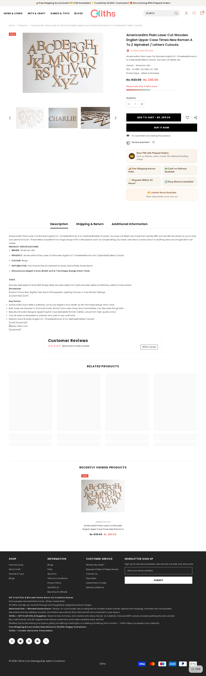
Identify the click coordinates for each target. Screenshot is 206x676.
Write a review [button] (149, 347)
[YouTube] (37, 641)
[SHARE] (194, 117)
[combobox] (158, 13)
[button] (9, 117)
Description (59, 224)
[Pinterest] (29, 641)
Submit (158, 580)
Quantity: (131, 98)
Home (12, 25)
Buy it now (161, 127)
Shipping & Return (90, 224)
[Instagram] (20, 641)
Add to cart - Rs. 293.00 (154, 117)
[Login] (186, 13)
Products (23, 25)
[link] (187, 117)
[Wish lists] (194, 13)
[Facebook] (12, 641)
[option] (63, 63)
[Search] (161, 13)
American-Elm (143, 65)
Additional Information (130, 224)
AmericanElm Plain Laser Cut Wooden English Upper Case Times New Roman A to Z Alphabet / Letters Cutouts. (103, 527)
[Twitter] (46, 641)
